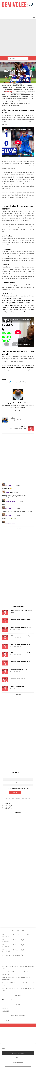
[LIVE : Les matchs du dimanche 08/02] (5, 629)
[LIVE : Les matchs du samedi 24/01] (5, 646)
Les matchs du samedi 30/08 (19, 669)
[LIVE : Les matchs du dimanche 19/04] (5, 620)
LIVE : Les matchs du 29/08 (18, 678)
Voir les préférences (18, 1062)
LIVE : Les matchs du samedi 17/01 (20, 652)
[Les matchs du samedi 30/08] (5, 671)
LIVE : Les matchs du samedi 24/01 (20, 644)
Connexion (5, 1009)
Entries (5, 1011)
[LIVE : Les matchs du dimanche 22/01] (5, 637)
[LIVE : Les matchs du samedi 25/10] (5, 662)
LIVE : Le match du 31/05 (17, 686)
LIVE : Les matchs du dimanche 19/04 (21, 619)
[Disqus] (18, 458)
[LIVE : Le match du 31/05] (5, 688)
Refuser (18, 1058)
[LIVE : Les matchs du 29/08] (5, 679)
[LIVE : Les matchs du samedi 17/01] (5, 654)
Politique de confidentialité (11, 1066)
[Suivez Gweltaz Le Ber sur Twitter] (16, 410)
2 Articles (26, 403)
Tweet (4, 381)
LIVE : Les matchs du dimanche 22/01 (21, 636)
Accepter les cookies (18, 1053)
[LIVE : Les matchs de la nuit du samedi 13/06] (5, 612)
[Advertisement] (19, 11)
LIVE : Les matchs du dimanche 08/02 (21, 627)
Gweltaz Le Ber (25, 66)
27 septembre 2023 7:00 (14, 66)
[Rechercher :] (18, 58)
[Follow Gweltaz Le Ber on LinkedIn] (19, 410)
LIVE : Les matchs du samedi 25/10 (20, 661)
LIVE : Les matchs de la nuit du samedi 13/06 (15, 935)
